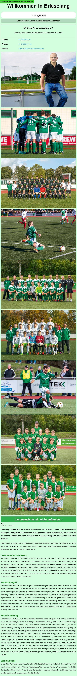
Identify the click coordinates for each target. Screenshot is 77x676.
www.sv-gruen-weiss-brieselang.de (31, 48)
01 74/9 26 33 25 (25, 39)
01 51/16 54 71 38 (25, 44)
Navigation (38, 15)
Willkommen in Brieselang (38, 5)
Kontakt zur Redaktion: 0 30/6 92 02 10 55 (17, 1)
